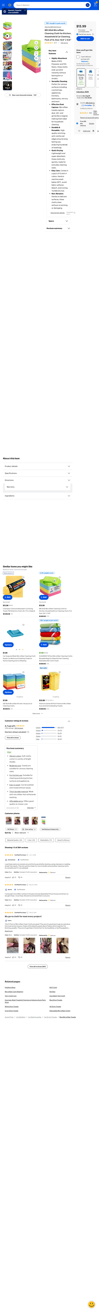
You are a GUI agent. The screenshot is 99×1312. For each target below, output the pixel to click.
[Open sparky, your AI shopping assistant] (91, 1304)
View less (30, 808)
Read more (9, 931)
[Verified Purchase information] (27, 855)
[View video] (36, 58)
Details (91, 123)
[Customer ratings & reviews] (68, 720)
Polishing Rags (10, 987)
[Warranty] (67, 487)
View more (36, 713)
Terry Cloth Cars (10, 996)
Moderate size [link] (15, 765)
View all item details (58, 213)
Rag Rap (52, 992)
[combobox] (52, 5)
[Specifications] (68, 473)
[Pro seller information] (93, 105)
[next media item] (36, 54)
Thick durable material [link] (18, 791)
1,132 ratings (64, 43)
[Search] (88, 5)
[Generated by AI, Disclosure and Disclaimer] (74, 213)
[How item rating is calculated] (28, 732)
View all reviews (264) (38, 967)
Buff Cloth (53, 987)
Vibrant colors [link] (15, 756)
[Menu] (4, 5)
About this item (11, 458)
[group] (56, 43)
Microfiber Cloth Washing (14, 992)
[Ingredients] (68, 496)
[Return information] (92, 34)
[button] (31, 56)
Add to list (86, 131)
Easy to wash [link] (14, 785)
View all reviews (13, 738)
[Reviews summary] (58, 43)
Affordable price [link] (16, 801)
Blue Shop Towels (56, 1000)
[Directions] (68, 480)
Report (67, 877)
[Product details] (68, 466)
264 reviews (19, 728)
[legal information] (91, 30)
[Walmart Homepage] (10, 5)
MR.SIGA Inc (90, 103)
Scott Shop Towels (11, 1011)
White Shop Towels (11, 1006)
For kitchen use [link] (15, 775)
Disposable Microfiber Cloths (60, 1011)
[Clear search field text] (84, 5)
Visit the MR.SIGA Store (53, 27)
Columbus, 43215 (82, 92)
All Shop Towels (55, 1006)
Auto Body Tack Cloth (57, 996)
